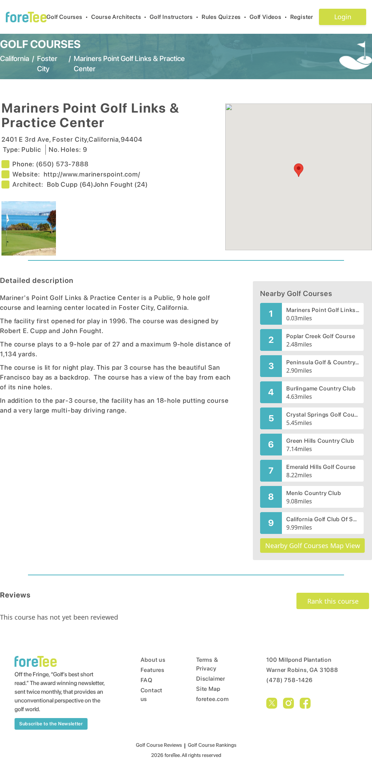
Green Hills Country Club (320, 440)
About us (153, 659)
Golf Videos (268, 16)
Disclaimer (210, 678)
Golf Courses (67, 16)
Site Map (208, 688)
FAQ (147, 680)
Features (153, 669)
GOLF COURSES (40, 43)
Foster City (47, 63)
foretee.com (212, 699)
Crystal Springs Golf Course (322, 414)
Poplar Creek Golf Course (320, 336)
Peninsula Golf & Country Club (322, 362)
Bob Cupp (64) (70, 184)
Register (301, 16)
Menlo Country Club (313, 493)
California (14, 58)
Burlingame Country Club (320, 388)
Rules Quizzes (224, 16)
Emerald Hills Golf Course (321, 466)
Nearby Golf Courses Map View (312, 545)
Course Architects (119, 16)
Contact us (152, 694)
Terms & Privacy (207, 664)
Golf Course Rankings (212, 745)
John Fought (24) (120, 184)
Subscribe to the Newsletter (51, 723)
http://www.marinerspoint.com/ (92, 174)
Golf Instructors (174, 16)
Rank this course (333, 601)
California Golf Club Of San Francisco (322, 519)
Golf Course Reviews (159, 745)
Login (342, 16)
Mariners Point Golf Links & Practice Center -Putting (322, 310)
